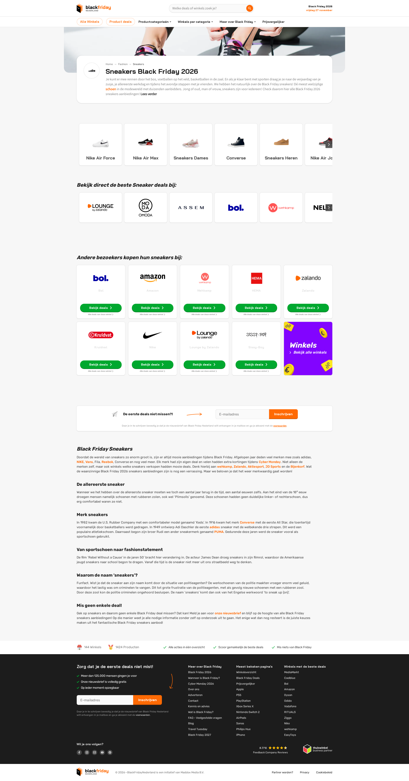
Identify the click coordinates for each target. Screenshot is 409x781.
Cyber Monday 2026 (201, 683)
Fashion (123, 64)
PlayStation (243, 700)
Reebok (107, 462)
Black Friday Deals (248, 678)
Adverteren (195, 695)
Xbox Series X (244, 706)
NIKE (80, 462)
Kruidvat (100, 347)
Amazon (153, 290)
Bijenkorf (297, 467)
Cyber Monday (270, 462)
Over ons (193, 689)
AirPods (241, 717)
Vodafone (290, 706)
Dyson (288, 695)
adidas (215, 527)
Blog (191, 723)
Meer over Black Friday (236, 21)
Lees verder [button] (149, 94)
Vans (89, 462)
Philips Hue (243, 729)
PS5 (238, 695)
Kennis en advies (199, 706)
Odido (288, 700)
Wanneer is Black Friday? (204, 678)
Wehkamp (204, 290)
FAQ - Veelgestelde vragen (205, 717)
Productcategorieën (153, 21)
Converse (247, 522)
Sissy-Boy (256, 347)
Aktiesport (256, 467)
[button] (278, 748)
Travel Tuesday (197, 729)
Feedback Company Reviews (270, 752)
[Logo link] (80, 753)
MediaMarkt (291, 672)
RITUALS (290, 712)
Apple (240, 689)
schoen (111, 89)
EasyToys (290, 734)
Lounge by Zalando (204, 347)
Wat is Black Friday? (200, 712)
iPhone (240, 734)
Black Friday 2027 (199, 734)
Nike (152, 347)
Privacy (304, 772)
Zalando (308, 290)
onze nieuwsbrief (228, 613)
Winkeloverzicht (246, 672)
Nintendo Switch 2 (248, 712)
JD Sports (273, 467)
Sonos (240, 723)
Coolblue (289, 678)
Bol (101, 290)
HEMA (256, 290)
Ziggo (287, 717)
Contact (193, 700)
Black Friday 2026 (199, 672)
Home (109, 64)
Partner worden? (282, 772)
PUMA (218, 532)
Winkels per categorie (194, 21)
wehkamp (224, 467)
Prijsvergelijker (273, 21)
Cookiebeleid (324, 772)
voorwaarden (280, 425)
